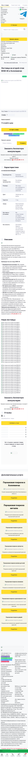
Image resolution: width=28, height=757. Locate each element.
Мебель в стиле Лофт (6, 48)
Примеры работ (5, 701)
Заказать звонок (14, 39)
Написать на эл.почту (20, 663)
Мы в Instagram (5, 661)
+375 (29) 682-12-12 (5, 58)
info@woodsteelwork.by (21, 653)
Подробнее (14, 498)
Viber (22, 7)
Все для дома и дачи (6, 696)
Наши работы (4, 12)
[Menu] (2, 55)
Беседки (3, 49)
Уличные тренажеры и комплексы (10, 41)
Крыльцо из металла (6, 694)
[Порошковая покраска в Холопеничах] (14, 489)
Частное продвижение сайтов (19, 748)
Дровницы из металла (7, 692)
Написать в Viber (8, 133)
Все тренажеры (5, 684)
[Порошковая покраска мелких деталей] (14, 566)
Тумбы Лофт (18, 692)
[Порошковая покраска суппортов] (14, 549)
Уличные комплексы (6, 669)
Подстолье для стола (20, 669)
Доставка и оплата (20, 699)
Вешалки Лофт (19, 694)
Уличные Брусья (5, 673)
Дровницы (3, 46)
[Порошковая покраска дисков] (14, 530)
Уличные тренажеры (6, 671)
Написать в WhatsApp (18, 133)
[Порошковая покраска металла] (14, 512)
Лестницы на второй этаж (8, 43)
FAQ (2, 16)
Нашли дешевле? (5, 119)
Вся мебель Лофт (19, 696)
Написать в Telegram (14, 135)
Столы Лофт (18, 687)
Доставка (3, 14)
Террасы (3, 51)
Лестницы (17, 668)
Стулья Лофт (18, 689)
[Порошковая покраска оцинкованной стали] (14, 601)
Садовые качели (5, 53)
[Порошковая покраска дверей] (14, 620)
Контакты (3, 21)
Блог (2, 17)
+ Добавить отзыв (14, 423)
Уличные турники (5, 674)
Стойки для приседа (6, 679)
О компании (4, 11)
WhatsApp (24, 9)
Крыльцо (3, 45)
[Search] (26, 55)
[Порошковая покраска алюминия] (14, 585)
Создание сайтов (5, 748)
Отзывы (3, 19)
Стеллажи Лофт (19, 691)
